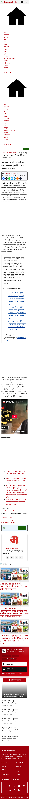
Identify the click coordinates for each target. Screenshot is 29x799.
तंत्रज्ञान (6, 46)
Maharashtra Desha (10, 173)
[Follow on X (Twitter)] (16, 557)
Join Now (22, 528)
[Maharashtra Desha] (9, 2)
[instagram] (14, 786)
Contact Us (19, 769)
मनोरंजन (6, 35)
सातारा (6, 68)
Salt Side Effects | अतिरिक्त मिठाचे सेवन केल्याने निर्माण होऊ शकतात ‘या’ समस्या (10, 703)
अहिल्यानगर (7, 63)
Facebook (8, 511)
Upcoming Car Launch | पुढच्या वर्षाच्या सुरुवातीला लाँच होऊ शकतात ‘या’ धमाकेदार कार (10, 730)
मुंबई (5, 51)
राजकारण (6, 30)
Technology (5, 774)
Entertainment (5, 772)
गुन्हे (5, 39)
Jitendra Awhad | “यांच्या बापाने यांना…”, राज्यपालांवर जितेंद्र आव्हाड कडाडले (15, 473)
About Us (18, 766)
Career (18, 771)
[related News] (14, 691)
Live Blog (7, 72)
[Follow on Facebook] (7, 557)
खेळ (5, 32)
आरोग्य (6, 37)
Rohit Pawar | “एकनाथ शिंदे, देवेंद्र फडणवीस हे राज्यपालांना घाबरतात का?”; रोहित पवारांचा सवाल (16, 502)
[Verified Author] (20, 548)
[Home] (16, 28)
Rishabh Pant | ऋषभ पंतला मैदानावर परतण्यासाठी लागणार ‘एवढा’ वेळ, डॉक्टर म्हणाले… (10, 739)
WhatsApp (16, 511)
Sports (3, 769)
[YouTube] (19, 786)
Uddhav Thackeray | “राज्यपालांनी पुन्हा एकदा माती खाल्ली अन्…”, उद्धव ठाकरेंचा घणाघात (16, 480)
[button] (26, 2)
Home (3, 153)
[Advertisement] (14, 219)
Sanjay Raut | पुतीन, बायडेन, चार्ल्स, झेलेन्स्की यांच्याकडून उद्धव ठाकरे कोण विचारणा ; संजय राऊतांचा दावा (17, 298)
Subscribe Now (6, 518)
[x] (10, 786)
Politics (3, 766)
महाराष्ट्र (6, 49)
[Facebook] (5, 786)
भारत (5, 70)
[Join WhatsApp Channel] (21, 557)
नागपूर (6, 56)
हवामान (6, 44)
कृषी (5, 42)
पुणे (5, 54)
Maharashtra (11, 153)
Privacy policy (20, 774)
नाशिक (6, 61)
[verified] (17, 173)
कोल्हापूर (6, 65)
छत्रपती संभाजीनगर (9, 58)
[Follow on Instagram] (12, 557)
